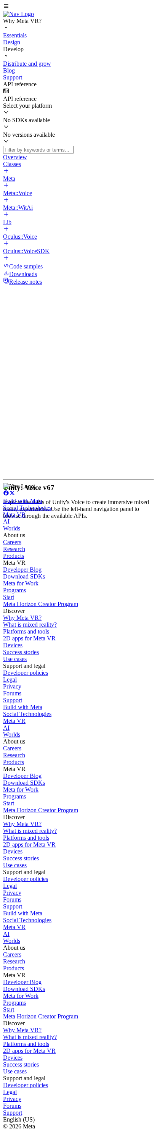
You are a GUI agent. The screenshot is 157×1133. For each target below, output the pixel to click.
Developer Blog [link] (22, 569)
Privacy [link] (12, 686)
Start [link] (8, 597)
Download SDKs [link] (24, 576)
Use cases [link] (15, 659)
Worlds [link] (11, 528)
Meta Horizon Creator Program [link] (40, 604)
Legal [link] (10, 679)
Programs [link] (14, 590)
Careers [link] (12, 542)
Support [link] (12, 700)
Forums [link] (12, 693)
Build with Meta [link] (22, 501)
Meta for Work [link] (20, 583)
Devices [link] (12, 645)
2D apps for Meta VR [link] (29, 638)
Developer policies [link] (25, 672)
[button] (78, 7)
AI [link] (6, 521)
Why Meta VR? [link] (22, 617)
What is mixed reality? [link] (30, 624)
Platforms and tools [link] (26, 631)
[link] (18, 14)
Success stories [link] (21, 652)
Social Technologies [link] (27, 507)
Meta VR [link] (14, 514)
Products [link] (13, 556)
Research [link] (14, 549)
